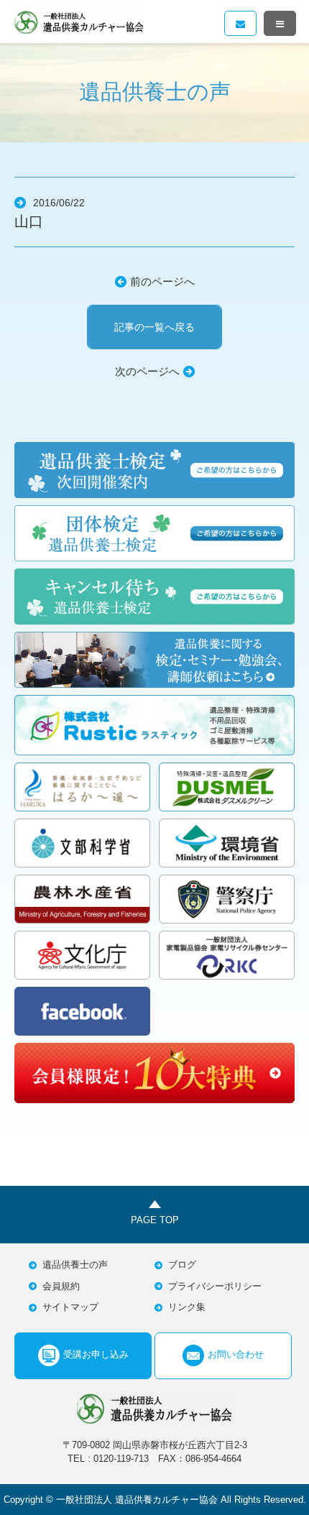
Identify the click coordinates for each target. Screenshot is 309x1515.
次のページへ (147, 371)
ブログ (182, 1264)
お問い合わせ (236, 1354)
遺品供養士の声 (75, 1264)
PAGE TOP (155, 1220)
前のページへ (162, 281)
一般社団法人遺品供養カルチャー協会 (79, 21)
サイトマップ (70, 1307)
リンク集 (187, 1307)
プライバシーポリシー (215, 1286)
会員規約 (61, 1286)
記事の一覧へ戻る (154, 327)
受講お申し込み (96, 1354)
